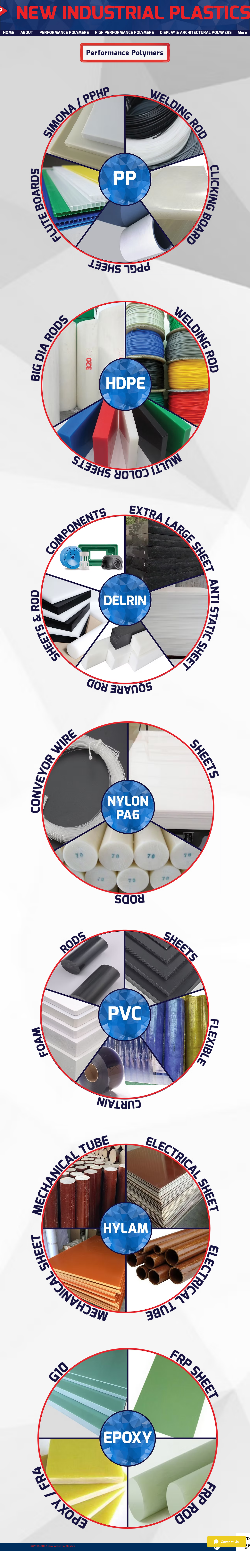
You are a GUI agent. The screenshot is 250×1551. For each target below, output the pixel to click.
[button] (64, 33)
